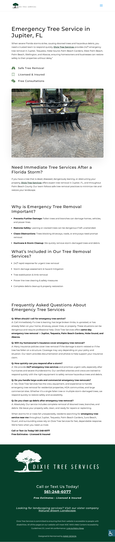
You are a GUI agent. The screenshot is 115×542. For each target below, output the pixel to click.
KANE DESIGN (69, 536)
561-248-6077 (57, 491)
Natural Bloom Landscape (57, 510)
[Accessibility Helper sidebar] (111, 533)
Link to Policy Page (75, 528)
